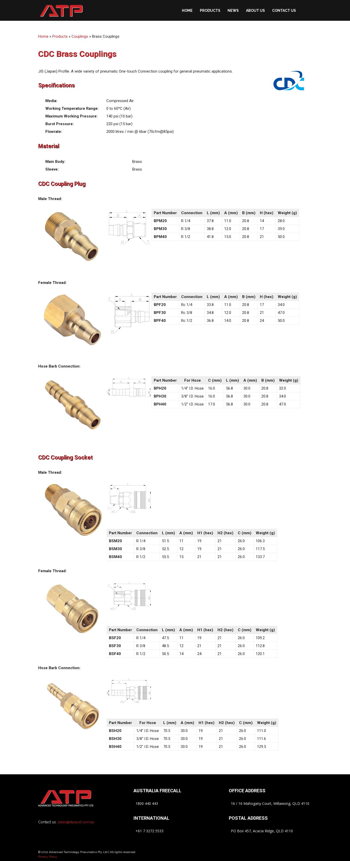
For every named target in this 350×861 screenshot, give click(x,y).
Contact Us (284, 10)
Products (210, 10)
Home (187, 10)
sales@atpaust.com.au (76, 822)
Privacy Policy (47, 856)
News (233, 10)
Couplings (79, 36)
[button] (306, 10)
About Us (255, 10)
